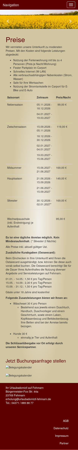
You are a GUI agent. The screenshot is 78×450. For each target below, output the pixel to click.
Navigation (11, 4)
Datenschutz (61, 428)
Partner (64, 443)
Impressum (62, 436)
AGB (66, 421)
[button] (6, 19)
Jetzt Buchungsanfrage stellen (36, 360)
